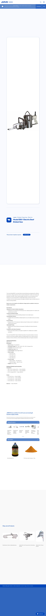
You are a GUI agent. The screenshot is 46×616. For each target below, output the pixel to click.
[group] (23, 429)
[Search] (41, 2)
